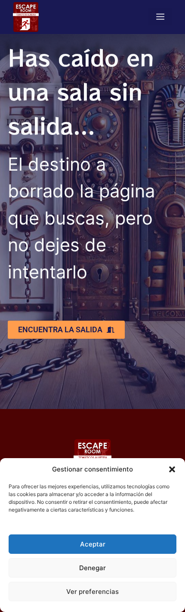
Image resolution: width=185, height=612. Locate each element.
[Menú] (160, 16)
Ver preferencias (92, 591)
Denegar (92, 568)
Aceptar (92, 544)
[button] (172, 469)
